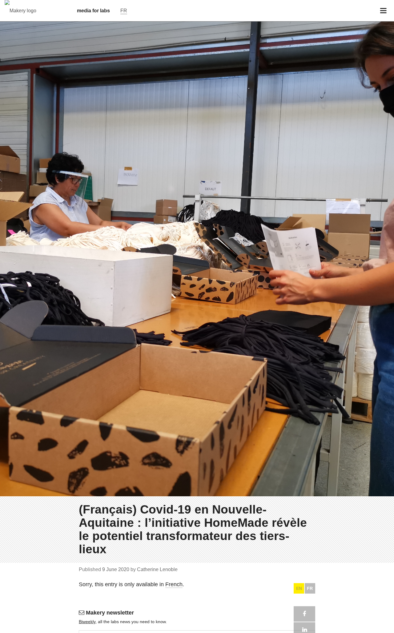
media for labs (93, 10)
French (174, 584)
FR (310, 588)
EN (299, 588)
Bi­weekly (87, 621)
